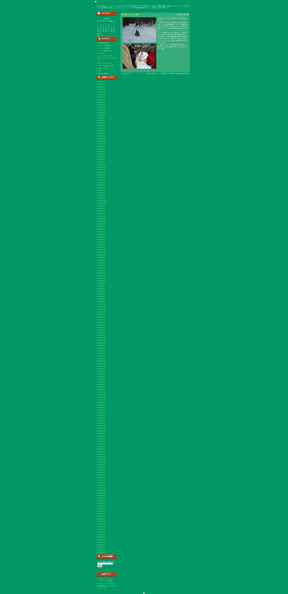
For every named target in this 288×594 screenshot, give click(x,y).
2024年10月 (102, 113)
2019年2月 (101, 270)
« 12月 (98, 35)
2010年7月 (101, 501)
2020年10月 (102, 224)
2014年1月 (101, 392)
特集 (99, 71)
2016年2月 (101, 356)
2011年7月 (101, 470)
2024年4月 (101, 128)
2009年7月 (101, 532)
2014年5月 (101, 382)
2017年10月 (102, 312)
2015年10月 (102, 366)
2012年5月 (101, 444)
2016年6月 (101, 345)
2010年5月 (101, 506)
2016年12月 (102, 338)
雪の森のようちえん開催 (130, 14)
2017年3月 (101, 330)
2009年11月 (102, 521)
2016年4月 (101, 351)
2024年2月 (101, 133)
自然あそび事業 (103, 73)
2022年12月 (102, 167)
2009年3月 (101, 542)
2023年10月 (102, 144)
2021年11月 (102, 200)
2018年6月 (101, 291)
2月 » (102, 35)
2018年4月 (101, 296)
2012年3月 (101, 449)
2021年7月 (101, 206)
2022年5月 (101, 185)
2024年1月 (101, 136)
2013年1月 (101, 423)
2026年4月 (101, 81)
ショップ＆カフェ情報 (105, 56)
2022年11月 (102, 169)
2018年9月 (101, 283)
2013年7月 (101, 407)
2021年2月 (101, 213)
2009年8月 (101, 529)
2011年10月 (102, 462)
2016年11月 (102, 340)
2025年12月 (102, 92)
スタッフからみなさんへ (105, 63)
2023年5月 (101, 154)
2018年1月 (101, 304)
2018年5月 (101, 294)
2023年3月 (101, 159)
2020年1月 (101, 247)
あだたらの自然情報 (104, 45)
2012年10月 (102, 431)
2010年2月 (101, 514)
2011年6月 (101, 472)
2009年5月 (101, 537)
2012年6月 (101, 441)
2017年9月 (101, 314)
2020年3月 (101, 242)
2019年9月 (101, 257)
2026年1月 (101, 89)
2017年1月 (101, 335)
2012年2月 (101, 451)
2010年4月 (101, 508)
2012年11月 (102, 428)
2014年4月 (101, 384)
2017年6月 (101, 322)
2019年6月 (101, 263)
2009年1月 (101, 547)
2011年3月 (101, 480)
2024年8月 (101, 118)
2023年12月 (102, 138)
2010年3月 (101, 511)
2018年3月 (101, 299)
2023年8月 (101, 146)
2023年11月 (102, 141)
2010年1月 (101, 516)
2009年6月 (101, 534)
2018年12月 (102, 276)
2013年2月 (101, 420)
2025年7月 (101, 97)
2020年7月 (101, 232)
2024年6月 (101, 123)
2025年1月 (101, 105)
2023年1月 (101, 164)
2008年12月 (102, 550)
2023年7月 (101, 149)
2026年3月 (101, 84)
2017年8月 (101, 317)
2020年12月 (102, 219)
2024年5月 (101, 125)
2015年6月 (101, 371)
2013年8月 (101, 405)
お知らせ (101, 53)
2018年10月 (102, 281)
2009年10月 (102, 524)
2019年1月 (101, 273)
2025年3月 (101, 102)
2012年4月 (101, 446)
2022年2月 (101, 193)
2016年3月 (101, 353)
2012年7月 (101, 439)
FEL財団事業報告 (103, 43)
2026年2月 (101, 87)
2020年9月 (101, 226)
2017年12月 (102, 307)
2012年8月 (101, 436)
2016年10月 (102, 343)
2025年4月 (101, 100)
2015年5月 (101, 374)
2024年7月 (101, 120)
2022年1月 (101, 195)
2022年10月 (102, 172)
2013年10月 (102, 400)
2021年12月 (102, 198)
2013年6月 (101, 410)
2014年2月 (101, 389)
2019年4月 (101, 265)
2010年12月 (102, 488)
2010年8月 (101, 498)
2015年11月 (102, 363)
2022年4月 (101, 188)
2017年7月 (101, 320)
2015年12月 (102, 361)
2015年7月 (101, 369)
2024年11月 (102, 110)
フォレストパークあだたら (106, 583)
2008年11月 (102, 552)
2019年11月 (102, 252)
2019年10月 (102, 255)
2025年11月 (102, 94)
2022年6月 (101, 182)
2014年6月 (101, 379)
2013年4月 (101, 415)
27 (108, 31)
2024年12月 (102, 107)
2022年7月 (101, 180)
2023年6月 (101, 151)
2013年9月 (101, 402)
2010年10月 (102, 493)
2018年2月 (101, 301)
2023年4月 (101, 157)
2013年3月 (101, 418)
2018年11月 (102, 278)
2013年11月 (102, 397)
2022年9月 (101, 175)
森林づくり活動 (103, 68)
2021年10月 (102, 203)
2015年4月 (101, 376)
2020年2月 (101, 244)
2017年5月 (101, 325)
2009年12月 (102, 519)
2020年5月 (101, 237)
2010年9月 (101, 495)
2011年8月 (101, 467)
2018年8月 (101, 286)
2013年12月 (102, 395)
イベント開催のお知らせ (105, 51)
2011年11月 (102, 459)
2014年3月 (101, 387)
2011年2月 (101, 483)
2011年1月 (101, 485)
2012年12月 (102, 426)
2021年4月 (101, 211)
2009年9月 (101, 527)
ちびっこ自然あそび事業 (105, 65)
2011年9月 (101, 464)
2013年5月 (101, 413)
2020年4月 (101, 239)
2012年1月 (101, 454)
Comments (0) (125, 73)
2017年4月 (101, 327)
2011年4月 (101, 477)
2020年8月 (101, 229)
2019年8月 (101, 260)
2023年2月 (101, 162)
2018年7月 (101, 288)
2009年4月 (101, 539)
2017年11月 (102, 309)
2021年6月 (101, 208)
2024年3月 (101, 131)
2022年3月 (101, 190)
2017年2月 (101, 332)
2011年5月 (101, 475)
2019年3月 (101, 268)
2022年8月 (101, 177)
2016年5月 (101, 348)
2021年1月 (101, 216)
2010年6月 (101, 503)
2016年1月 (101, 358)
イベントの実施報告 (104, 48)
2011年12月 (102, 457)
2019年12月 (102, 250)
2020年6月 (101, 234)
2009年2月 (101, 545)
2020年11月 (102, 221)
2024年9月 (101, 115)
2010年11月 (102, 490)
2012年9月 (101, 433)
